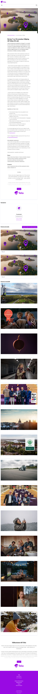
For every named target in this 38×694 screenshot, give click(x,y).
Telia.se (19, 683)
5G (9, 166)
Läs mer (19, 188)
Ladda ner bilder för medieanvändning (29, 227)
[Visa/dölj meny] (2, 5)
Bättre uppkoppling (22, 166)
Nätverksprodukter (20, 159)
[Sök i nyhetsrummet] (36, 5)
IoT (15, 167)
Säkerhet (8, 167)
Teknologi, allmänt (10, 158)
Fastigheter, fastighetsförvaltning (20, 158)
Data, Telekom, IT (16, 156)
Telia (8, 166)
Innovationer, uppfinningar (11, 159)
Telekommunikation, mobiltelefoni (13, 161)
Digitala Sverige (19, 682)
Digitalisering (13, 166)
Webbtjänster (22, 161)
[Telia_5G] (19, 240)
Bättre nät (17, 166)
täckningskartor (12, 132)
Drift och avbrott (19, 685)
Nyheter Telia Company (19, 680)
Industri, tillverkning (23, 156)
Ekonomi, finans (10, 156)
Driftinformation (19, 219)
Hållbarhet (13, 167)
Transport (28, 156)
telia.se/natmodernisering (12, 137)
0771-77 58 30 (19, 218)
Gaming (27, 166)
